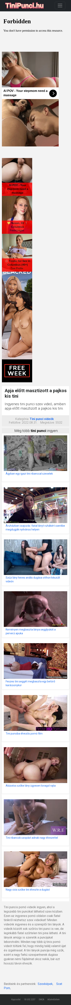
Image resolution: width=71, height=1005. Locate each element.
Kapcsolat (15, 999)
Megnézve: (47, 422)
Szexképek (45, 984)
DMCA (41, 999)
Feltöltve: (15, 422)
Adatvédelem (54, 999)
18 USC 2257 (29, 999)
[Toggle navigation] (60, 5)
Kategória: (22, 419)
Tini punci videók (42, 419)
